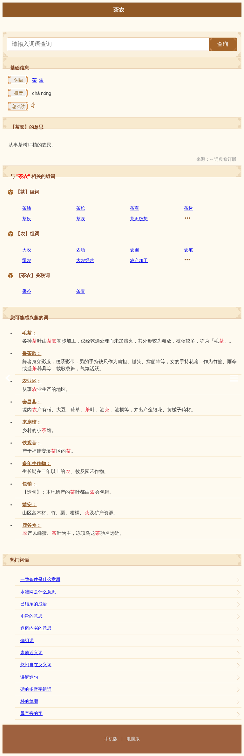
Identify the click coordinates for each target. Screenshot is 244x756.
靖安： (29, 504)
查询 (222, 44)
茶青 (80, 291)
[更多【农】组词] (187, 259)
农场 (80, 249)
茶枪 (80, 208)
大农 (26, 249)
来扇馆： (31, 422)
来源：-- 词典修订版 (216, 159)
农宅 (188, 249)
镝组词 (27, 640)
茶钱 (26, 208)
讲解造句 (29, 677)
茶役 (26, 218)
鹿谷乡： (31, 525)
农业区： (31, 381)
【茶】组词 (27, 191)
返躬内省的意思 (35, 628)
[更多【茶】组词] (187, 218)
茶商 (134, 208)
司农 (26, 260)
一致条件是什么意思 (40, 579)
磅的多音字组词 (35, 689)
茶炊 (80, 218)
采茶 (26, 291)
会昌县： (31, 401)
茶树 (188, 208)
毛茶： (29, 333)
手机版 (111, 738)
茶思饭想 (139, 218)
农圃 (134, 249)
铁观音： (31, 442)
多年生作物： (36, 463)
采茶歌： (31, 353)
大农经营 (85, 260)
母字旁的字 (31, 713)
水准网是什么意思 (38, 591)
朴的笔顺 (29, 701)
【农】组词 (27, 233)
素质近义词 (31, 652)
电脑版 (133, 738)
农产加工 (139, 260)
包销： (29, 483)
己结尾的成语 (33, 603)
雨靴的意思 (31, 615)
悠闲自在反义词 (35, 664)
